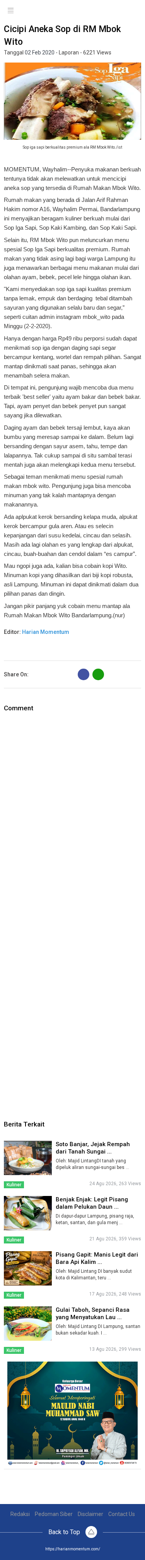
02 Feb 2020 (40, 52)
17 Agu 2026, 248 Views (115, 1294)
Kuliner (14, 1184)
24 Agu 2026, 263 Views (115, 1183)
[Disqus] (72, 809)
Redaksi (20, 1514)
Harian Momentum (45, 632)
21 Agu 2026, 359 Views (115, 1238)
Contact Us (121, 1514)
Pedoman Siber (54, 1514)
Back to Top (65, 1532)
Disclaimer (90, 1514)
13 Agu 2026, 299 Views (115, 1349)
